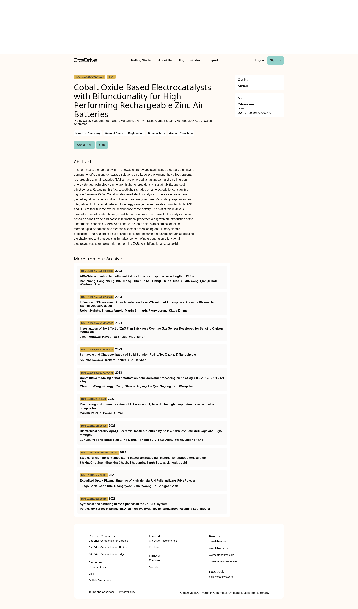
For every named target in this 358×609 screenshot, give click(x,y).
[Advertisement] (179, 27)
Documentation (98, 566)
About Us (165, 60)
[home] (85, 61)
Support (212, 60)
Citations (154, 547)
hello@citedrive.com (221, 576)
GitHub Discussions (100, 580)
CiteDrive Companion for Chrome (108, 540)
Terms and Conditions (101, 591)
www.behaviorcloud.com (223, 561)
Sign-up (275, 60)
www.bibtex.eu (217, 541)
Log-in (259, 60)
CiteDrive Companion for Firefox (108, 547)
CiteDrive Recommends (163, 540)
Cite (102, 144)
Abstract (243, 85)
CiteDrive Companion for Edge (107, 554)
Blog (181, 60)
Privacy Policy (127, 591)
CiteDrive (154, 560)
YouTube (154, 566)
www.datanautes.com (221, 554)
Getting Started (141, 60)
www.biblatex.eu (218, 548)
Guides (195, 60)
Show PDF (84, 144)
